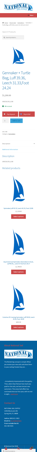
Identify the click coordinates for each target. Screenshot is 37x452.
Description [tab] (6, 144)
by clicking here (16, 421)
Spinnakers (20, 23)
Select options (18, 216)
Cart (28, 446)
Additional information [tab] (10, 149)
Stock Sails (12, 23)
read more (14, 394)
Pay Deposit (11, 114)
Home (6, 23)
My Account (6, 448)
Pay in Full (27, 114)
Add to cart (16, 121)
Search (18, 448)
